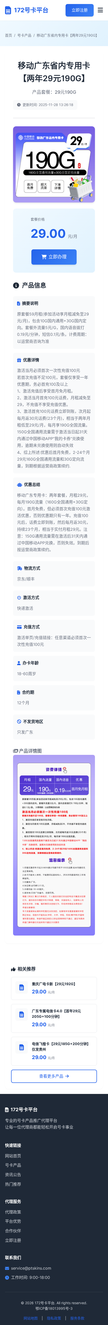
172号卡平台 (45, 1303)
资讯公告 (13, 1174)
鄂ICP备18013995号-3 (54, 1308)
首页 (8, 35)
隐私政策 (54, 1318)
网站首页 (13, 1155)
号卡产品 (24, 35)
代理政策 (13, 1211)
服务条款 (77, 1318)
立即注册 (80, 10)
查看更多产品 (51, 1076)
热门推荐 (13, 1184)
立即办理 (57, 256)
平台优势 (13, 1221)
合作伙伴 (13, 1230)
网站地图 (31, 1318)
